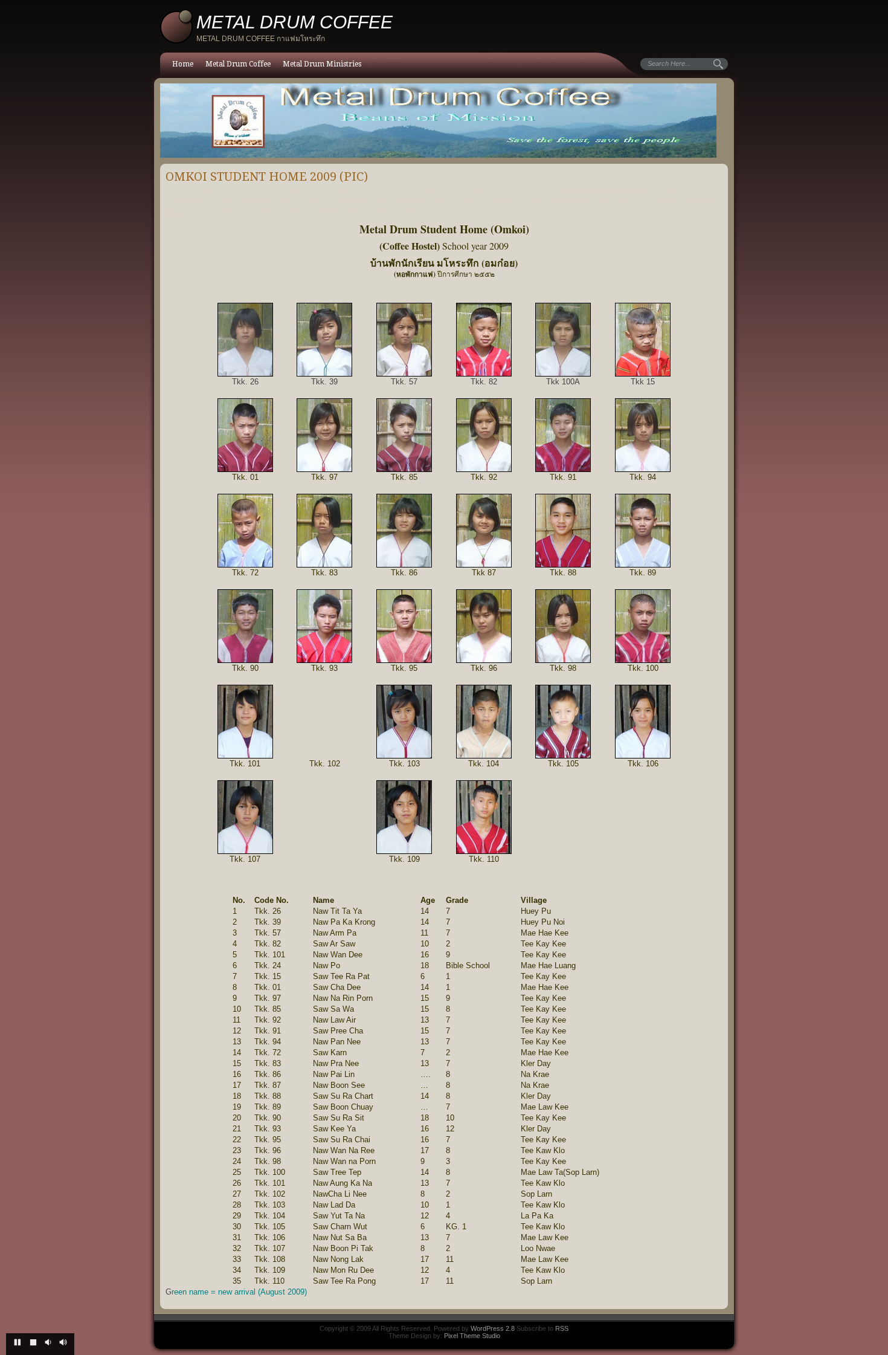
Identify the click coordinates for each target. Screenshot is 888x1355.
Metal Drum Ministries (322, 64)
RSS (561, 1328)
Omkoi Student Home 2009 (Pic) (267, 176)
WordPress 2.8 (493, 1328)
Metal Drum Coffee (238, 64)
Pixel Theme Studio (472, 1335)
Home (182, 64)
